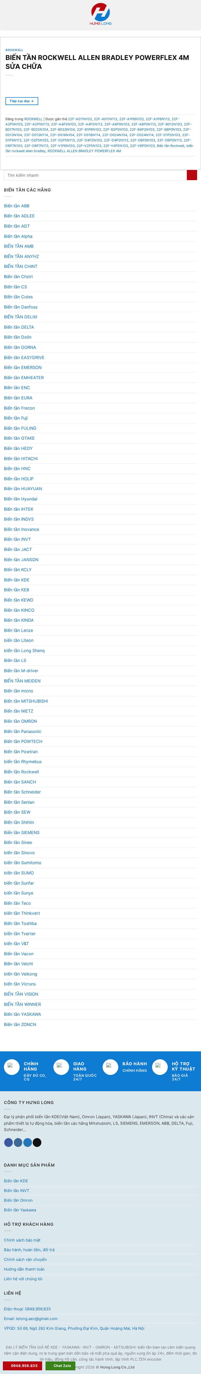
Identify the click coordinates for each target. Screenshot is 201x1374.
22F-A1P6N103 (131, 119)
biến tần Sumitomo (22, 862)
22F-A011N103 (80, 119)
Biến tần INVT (17, 539)
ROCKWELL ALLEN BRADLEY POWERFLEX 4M (84, 151)
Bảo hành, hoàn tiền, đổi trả (29, 1249)
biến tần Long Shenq (24, 650)
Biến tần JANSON (21, 559)
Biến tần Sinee (18, 842)
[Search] (195, 14)
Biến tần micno (18, 690)
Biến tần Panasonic (22, 731)
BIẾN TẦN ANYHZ (21, 256)
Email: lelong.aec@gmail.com (31, 1318)
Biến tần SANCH (20, 782)
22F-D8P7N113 (36, 146)
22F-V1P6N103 (63, 146)
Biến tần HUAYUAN (23, 488)
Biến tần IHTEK (18, 509)
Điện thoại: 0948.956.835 (27, 1308)
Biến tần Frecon (19, 408)
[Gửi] (192, 175)
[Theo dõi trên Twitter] (27, 1142)
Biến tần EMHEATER (24, 377)
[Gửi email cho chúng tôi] (37, 1142)
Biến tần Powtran (21, 751)
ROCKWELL (14, 50)
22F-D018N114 (88, 135)
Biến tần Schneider (22, 791)
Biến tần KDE (17, 579)
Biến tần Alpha (18, 236)
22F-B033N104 (62, 129)
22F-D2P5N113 (63, 140)
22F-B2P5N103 (115, 129)
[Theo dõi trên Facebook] (8, 1142)
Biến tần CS (15, 286)
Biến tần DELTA (19, 327)
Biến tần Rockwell (21, 771)
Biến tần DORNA (20, 347)
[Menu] (7, 14)
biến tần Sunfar (19, 883)
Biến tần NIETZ (18, 711)
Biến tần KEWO (18, 600)
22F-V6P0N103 (142, 146)
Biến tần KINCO (19, 610)
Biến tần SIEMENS (22, 832)
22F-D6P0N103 (142, 140)
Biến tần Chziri (18, 276)
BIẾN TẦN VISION (21, 994)
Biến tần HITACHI (21, 458)
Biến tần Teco (17, 903)
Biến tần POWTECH (23, 741)
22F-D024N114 (141, 135)
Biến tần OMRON (20, 721)
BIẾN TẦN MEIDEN (22, 680)
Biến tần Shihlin (19, 822)
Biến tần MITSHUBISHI (26, 701)
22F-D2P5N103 (36, 140)
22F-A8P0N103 (116, 124)
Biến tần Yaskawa (20, 1209)
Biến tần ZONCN (20, 1024)
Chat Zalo (62, 1366)
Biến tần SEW (17, 812)
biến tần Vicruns (20, 983)
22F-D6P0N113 (169, 140)
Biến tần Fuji (16, 418)
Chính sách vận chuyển (25, 1259)
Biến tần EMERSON (23, 367)
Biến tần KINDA (19, 620)
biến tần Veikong (20, 973)
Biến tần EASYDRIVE (24, 357)
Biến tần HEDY (18, 448)
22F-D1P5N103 (168, 135)
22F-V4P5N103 (115, 146)
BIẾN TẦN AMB (19, 246)
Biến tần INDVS (19, 519)
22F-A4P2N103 (63, 124)
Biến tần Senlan (19, 802)
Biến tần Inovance (21, 529)
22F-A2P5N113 (37, 124)
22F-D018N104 (62, 135)
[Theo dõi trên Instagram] (18, 1142)
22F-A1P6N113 (158, 119)
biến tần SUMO (19, 872)
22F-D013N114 (36, 135)
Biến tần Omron (18, 1200)
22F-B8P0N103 (169, 129)
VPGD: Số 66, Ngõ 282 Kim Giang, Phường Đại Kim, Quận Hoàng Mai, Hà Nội (74, 1328)
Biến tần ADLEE (19, 215)
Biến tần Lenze (18, 630)
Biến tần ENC (17, 387)
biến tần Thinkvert (22, 913)
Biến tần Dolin (17, 337)
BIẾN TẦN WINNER (22, 1004)
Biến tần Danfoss (20, 307)
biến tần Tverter (20, 933)
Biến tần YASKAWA (22, 1014)
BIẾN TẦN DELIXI (20, 316)
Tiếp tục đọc (22, 101)
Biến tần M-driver (21, 670)
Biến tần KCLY (18, 569)
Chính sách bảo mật (22, 1240)
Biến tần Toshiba (20, 923)
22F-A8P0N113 (143, 124)
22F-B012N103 (170, 124)
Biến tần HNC (17, 468)
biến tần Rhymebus (23, 761)
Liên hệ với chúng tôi (23, 1278)
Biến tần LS (15, 660)
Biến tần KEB (16, 589)
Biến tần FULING (20, 428)
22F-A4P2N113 (90, 124)
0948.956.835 (24, 1366)
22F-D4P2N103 (89, 140)
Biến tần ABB (16, 205)
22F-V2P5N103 (89, 146)
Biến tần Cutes (18, 296)
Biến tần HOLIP (19, 478)
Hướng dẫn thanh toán (24, 1269)
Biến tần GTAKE (19, 438)
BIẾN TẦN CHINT (20, 266)
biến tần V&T (16, 943)
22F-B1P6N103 (89, 129)
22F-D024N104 (114, 135)
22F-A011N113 (105, 119)
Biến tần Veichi (18, 963)
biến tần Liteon (19, 640)
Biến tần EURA (18, 397)
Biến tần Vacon (19, 953)
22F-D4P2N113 (116, 140)
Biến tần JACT (18, 549)
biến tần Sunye (18, 893)
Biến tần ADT (17, 226)
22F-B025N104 (36, 129)
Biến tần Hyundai (20, 498)
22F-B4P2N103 (142, 129)
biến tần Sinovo (19, 852)
